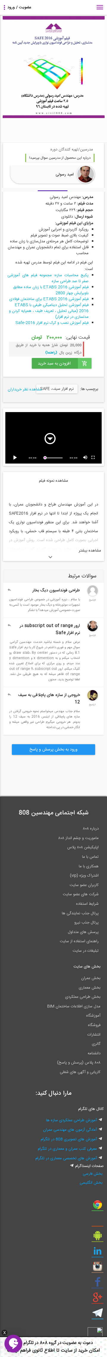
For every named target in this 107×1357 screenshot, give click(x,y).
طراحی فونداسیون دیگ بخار (56, 590)
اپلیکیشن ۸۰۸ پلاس (83, 847)
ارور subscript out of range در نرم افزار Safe (50, 629)
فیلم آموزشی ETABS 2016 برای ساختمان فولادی (49, 299)
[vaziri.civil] (92, 699)
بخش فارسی (93, 1174)
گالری (96, 1044)
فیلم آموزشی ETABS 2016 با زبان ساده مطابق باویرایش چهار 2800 (51, 290)
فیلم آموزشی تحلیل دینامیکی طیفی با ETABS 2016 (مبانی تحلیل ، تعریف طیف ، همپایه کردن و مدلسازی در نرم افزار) (49, 311)
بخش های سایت (86, 966)
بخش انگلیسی (91, 1182)
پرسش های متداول (83, 932)
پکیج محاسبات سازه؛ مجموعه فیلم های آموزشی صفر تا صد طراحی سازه (48, 278)
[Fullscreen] (93, 458)
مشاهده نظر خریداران (25, 389)
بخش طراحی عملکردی (82, 997)
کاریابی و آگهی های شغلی (80, 1072)
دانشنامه (94, 1053)
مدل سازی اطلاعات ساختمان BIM (73, 1006)
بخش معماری (89, 987)
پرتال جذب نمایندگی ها (80, 913)
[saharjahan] (92, 630)
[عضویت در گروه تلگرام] (97, 1315)
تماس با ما (90, 857)
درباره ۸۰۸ (91, 828)
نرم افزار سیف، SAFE (57, 389)
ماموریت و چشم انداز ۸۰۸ (78, 838)
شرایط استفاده (87, 904)
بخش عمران (90, 978)
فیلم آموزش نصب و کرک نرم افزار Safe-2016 (52, 323)
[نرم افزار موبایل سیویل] (97, 1238)
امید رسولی (65, 174)
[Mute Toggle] (85, 458)
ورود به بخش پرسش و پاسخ (53, 749)
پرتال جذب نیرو (86, 922)
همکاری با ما (89, 866)
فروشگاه (94, 1025)
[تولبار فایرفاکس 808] (97, 1222)
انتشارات (93, 1034)
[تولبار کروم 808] (97, 1207)
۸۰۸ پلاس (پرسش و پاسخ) (78, 1062)
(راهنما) (51, 353)
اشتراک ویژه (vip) (84, 875)
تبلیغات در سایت (86, 951)
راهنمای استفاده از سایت (79, 941)
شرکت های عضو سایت (81, 894)
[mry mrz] (92, 595)
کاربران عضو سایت (84, 885)
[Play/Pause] (16, 458)
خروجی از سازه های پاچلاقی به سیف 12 (49, 699)
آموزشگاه (93, 1015)
